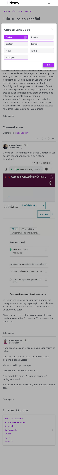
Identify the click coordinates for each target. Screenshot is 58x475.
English (9, 37)
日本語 (8, 50)
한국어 (34, 50)
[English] (13, 3)
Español (34, 37)
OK (48, 65)
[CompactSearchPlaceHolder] (49, 3)
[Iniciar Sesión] (54, 3)
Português (10, 57)
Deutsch (9, 43)
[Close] (52, 30)
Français (34, 43)
